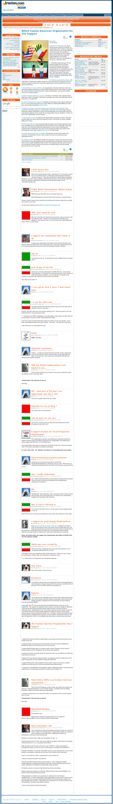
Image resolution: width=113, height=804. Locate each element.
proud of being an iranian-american (46, 526)
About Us (43, 799)
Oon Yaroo (35, 579)
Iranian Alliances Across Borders (32, 88)
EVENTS (78, 15)
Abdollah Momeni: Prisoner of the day (80, 77)
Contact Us (52, 799)
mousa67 (35, 523)
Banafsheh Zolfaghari (38, 727)
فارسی (107, 15)
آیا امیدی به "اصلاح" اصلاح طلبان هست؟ (13, 44)
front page (5, 92)
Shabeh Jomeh (28, 139)
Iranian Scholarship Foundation (32, 102)
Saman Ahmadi (102, 42)
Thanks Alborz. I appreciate (82, 43)
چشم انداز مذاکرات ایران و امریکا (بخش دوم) (12, 48)
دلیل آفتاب (17, 42)
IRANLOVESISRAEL (38, 436)
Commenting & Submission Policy (78, 799)
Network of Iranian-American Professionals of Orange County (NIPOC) (44, 108)
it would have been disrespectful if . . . (84, 42)
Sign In (5, 10)
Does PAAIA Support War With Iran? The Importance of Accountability (39, 156)
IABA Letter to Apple (27, 159)
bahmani (35, 191)
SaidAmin (100, 43)
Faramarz (35, 567)
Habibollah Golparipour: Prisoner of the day (81, 85)
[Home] (13, 5)
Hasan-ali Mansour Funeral (9, 65)
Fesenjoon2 (36, 335)
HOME (5, 15)
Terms (44, 801)
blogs (11, 89)
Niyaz (4, 73)
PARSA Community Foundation (60, 80)
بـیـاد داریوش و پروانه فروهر (9, 61)
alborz (99, 46)
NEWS (49, 15)
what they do (46, 130)
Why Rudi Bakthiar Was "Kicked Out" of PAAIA (34, 158)
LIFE (43, 15)
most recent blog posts (59, 46)
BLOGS (70, 15)
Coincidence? (78, 41)
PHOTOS (22, 15)
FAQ (57, 801)
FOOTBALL (59, 15)
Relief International (28, 124)
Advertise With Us (62, 799)
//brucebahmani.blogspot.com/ (51, 205)
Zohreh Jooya (6, 79)
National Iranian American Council (33, 96)
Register (11, 10)
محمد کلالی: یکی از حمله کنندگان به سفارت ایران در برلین (81, 82)
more (18, 67)
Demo (99, 41)
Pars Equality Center (29, 118)
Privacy (51, 801)
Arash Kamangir (37, 240)
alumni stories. (43, 105)
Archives (26, 799)
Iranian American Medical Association (34, 133)
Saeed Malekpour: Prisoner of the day (80, 62)
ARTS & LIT (33, 15)
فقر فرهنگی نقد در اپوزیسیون (11, 38)
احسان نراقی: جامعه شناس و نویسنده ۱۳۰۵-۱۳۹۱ (81, 68)
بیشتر (18, 50)
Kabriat (53, 41)
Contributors (35, 799)
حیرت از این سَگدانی (79, 45)
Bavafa (35, 369)
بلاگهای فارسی (16, 94)
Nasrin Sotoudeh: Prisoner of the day (80, 70)
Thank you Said (79, 46)
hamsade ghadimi (37, 269)
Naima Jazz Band (7, 75)
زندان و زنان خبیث (15, 40)
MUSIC (13, 15)
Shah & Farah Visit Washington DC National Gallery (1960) (11, 63)
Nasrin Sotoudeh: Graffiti (81, 72)
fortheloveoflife (36, 171)
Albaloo (35, 214)
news (17, 89)
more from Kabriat (26, 162)
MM (34, 292)
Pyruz (4, 76)
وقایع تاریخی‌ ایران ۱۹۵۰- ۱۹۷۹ (10, 60)
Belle (4, 78)
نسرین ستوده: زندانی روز (81, 60)
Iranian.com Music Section (13, 81)
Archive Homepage (65, 801)
